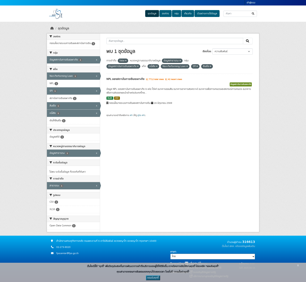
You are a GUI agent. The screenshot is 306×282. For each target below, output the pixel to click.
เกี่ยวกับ (188, 13)
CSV (117, 98)
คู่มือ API (141, 115)
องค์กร (165, 13)
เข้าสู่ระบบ (251, 2)
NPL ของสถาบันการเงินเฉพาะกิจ (125, 79)
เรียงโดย (207, 51)
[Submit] (253, 14)
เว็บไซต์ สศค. (228, 246)
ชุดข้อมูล (152, 13)
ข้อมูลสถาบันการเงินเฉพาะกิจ (240, 84)
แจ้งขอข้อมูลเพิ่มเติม (245, 246)
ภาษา (173, 252)
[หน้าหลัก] (52, 28)
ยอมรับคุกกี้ (153, 278)
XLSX (109, 98)
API (131, 115)
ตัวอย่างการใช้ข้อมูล (207, 13)
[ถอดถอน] (125, 60)
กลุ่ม (176, 13)
